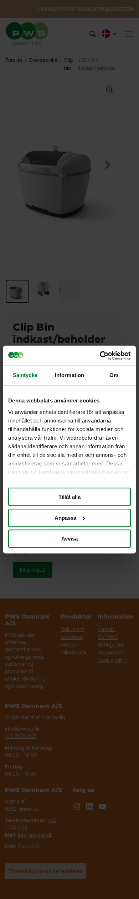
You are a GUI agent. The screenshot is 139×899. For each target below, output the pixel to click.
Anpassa (65, 518)
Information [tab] (69, 375)
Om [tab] (113, 375)
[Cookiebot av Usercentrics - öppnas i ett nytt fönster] (100, 355)
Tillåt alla (69, 497)
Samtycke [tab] (25, 375)
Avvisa (69, 539)
